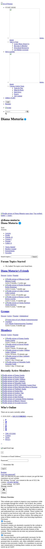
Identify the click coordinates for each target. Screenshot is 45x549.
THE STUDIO (10, 434)
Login (8, 102)
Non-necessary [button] (6, 533)
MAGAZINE (10, 52)
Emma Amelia (10, 340)
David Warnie (10, 346)
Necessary (7, 521)
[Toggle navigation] (2, 2)
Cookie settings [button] (6, 484)
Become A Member (20, 46)
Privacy (7, 439)
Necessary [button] (4, 519)
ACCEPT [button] (16, 484)
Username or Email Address (10, 456)
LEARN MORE (13, 482)
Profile (7, 235)
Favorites (8, 253)
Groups (8, 239)
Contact (8, 435)
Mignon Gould (10, 281)
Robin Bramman (11, 287)
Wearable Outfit (10, 364)
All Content (18, 96)
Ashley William (10, 352)
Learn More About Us (21, 44)
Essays (16, 94)
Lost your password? (8, 474)
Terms (7, 437)
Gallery (8, 243)
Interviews (17, 92)
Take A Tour (14, 42)
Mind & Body (19, 90)
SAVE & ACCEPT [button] (7, 547)
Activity (8, 233)
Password (4, 460)
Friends (9, 237)
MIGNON (19, 416)
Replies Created (10, 249)
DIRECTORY (10, 98)
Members (6, 330)
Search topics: (5, 257)
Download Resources (21, 48)
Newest (3, 275)
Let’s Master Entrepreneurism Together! (19, 324)
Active (9, 275)
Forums (7, 241)
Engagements (10, 251)
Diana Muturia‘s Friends (15, 270)
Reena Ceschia (10, 299)
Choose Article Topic (17, 86)
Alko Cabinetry (10, 358)
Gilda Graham (10, 293)
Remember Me (8, 465)
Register (8, 104)
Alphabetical (23, 316)
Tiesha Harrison (10, 305)
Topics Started (10, 247)
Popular (15, 275)
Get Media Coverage (21, 50)
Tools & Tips (18, 88)
